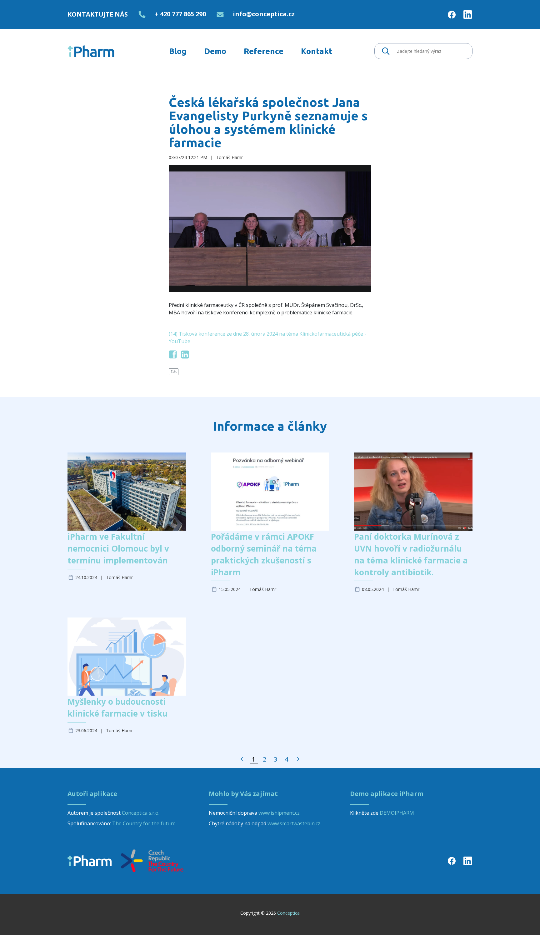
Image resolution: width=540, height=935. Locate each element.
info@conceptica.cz (264, 14)
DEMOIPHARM (397, 812)
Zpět (174, 371)
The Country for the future (144, 823)
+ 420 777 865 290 (180, 14)
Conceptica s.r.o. (140, 812)
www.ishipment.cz (279, 812)
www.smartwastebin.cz (294, 823)
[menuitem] (178, 51)
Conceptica (288, 913)
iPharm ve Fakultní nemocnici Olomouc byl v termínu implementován (118, 548)
